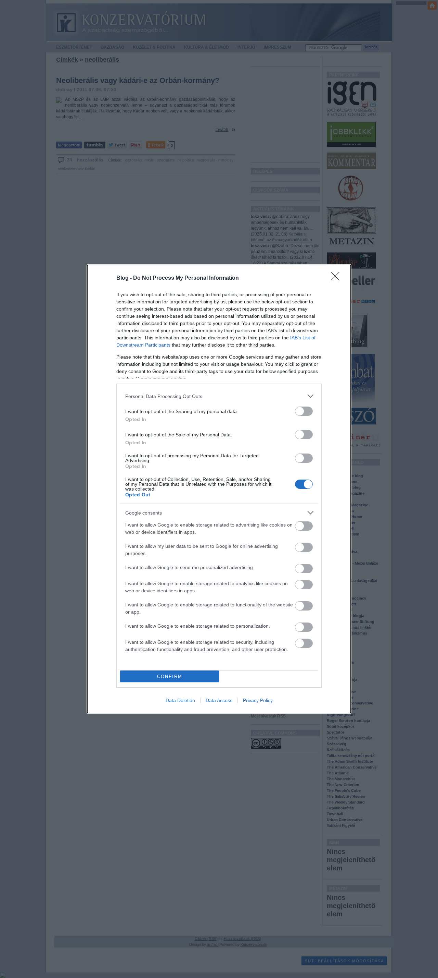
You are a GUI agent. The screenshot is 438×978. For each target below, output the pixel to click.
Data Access (219, 700)
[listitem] (219, 396)
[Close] (337, 278)
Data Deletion (180, 700)
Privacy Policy (258, 700)
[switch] (304, 411)
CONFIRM (169, 676)
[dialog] (219, 489)
